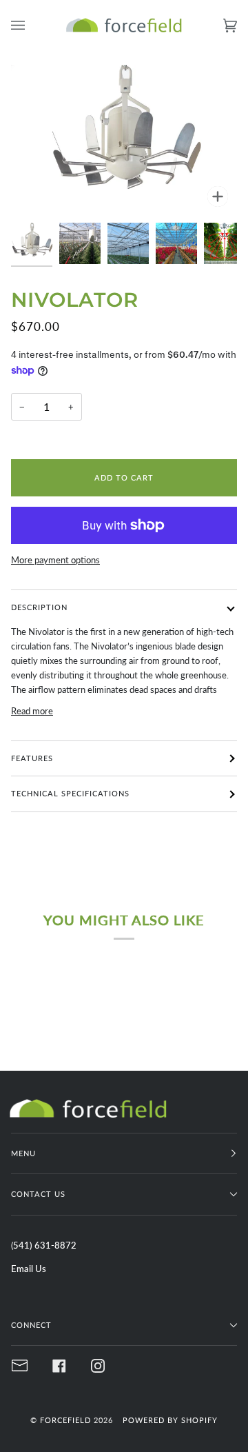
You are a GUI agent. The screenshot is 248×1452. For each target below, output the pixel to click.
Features (32, 758)
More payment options (55, 559)
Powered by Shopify (170, 1419)
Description (39, 607)
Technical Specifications (70, 793)
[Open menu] (31, 25)
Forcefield (65, 1419)
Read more (32, 710)
